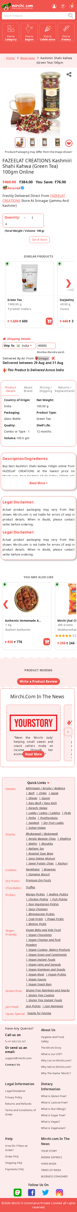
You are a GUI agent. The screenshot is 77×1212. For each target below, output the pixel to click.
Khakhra (65, 839)
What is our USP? (51, 1054)
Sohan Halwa (37, 828)
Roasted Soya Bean (41, 853)
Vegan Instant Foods (42, 960)
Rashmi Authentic (18, 630)
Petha (32, 818)
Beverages (27, 58)
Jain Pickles (33, 1006)
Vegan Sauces (37, 979)
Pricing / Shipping (45, 389)
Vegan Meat (36, 974)
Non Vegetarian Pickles (44, 904)
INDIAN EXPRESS (51, 1157)
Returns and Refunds (18, 1104)
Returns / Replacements (65, 389)
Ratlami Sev (36, 849)
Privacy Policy (13, 1097)
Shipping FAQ (13, 1163)
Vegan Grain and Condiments (48, 955)
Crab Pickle (36, 919)
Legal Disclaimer (15, 1091)
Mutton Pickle (38, 924)
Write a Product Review (38, 681)
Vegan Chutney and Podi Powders (43, 942)
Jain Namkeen (54, 1006)
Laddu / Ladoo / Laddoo (44, 813)
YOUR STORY (49, 1151)
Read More (33, 754)
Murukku (47, 844)
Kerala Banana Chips (42, 839)
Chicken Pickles (38, 899)
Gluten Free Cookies (41, 995)
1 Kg (8, 625)
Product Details (10, 389)
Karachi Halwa (38, 808)
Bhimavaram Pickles (42, 914)
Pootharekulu (49, 818)
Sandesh (34, 823)
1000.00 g (14, 304)
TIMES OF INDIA (51, 1170)
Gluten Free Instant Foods (45, 1000)
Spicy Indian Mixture (42, 858)
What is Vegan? (50, 1121)
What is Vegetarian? (53, 1128)
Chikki (43, 793)
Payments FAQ (14, 1169)
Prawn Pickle (55, 919)
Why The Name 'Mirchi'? (56, 1073)
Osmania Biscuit (39, 874)
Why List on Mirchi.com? (56, 1060)
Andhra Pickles (58, 894)
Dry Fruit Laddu (54, 823)
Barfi (32, 793)
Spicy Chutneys (38, 909)
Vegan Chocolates (40, 935)
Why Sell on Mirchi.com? (56, 1067)
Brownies (50, 869)
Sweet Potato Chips (41, 863)
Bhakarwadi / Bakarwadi (42, 834)
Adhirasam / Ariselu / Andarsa (45, 788)
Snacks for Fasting (39, 1013)
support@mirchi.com (18, 1058)
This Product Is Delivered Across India (36, 370)
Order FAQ (11, 1156)
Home (10, 58)
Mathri (33, 844)
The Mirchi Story (51, 1047)
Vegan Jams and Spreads (45, 964)
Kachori (63, 863)
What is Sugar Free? (53, 1115)
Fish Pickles (59, 899)
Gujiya (46, 798)
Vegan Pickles (57, 974)
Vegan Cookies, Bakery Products (49, 950)
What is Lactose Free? (54, 1102)
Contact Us (12, 1064)
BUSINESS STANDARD (54, 1176)
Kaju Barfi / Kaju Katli (43, 803)
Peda (67, 813)
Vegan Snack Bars (40, 984)
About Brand (28, 389)
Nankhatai (33, 869)
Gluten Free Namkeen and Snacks (48, 990)
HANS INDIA (48, 1163)
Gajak (55, 793)
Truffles (30, 887)
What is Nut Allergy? (53, 1109)
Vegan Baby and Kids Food (43, 930)
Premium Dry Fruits (38, 880)
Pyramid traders (19, 309)
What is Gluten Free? (54, 1096)
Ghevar (33, 798)
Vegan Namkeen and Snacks (47, 969)
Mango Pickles (35, 894)
